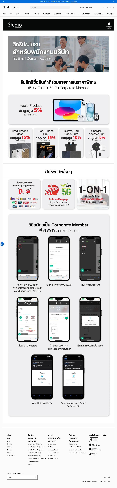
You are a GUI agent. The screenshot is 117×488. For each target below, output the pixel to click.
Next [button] (113, 2)
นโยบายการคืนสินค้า (74, 441)
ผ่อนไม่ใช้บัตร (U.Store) (34, 455)
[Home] (7, 8)
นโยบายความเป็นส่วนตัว (75, 450)
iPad (8, 441)
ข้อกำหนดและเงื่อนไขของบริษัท (77, 453)
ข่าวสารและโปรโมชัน (33, 461)
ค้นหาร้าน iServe (53, 455)
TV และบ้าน (10, 453)
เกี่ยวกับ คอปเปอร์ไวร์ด (54, 438)
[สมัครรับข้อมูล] (35, 477)
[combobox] (50, 7)
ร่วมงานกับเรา (52, 441)
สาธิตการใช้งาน (32, 441)
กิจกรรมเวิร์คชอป (32, 438)
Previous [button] (4, 2)
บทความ (30, 464)
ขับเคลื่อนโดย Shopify (104, 481)
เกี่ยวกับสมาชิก (52, 444)
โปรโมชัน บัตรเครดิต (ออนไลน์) (36, 447)
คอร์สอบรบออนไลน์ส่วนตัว (35, 444)
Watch (9, 447)
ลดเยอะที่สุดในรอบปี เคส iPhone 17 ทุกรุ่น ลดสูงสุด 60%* (58, 1)
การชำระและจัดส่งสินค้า (75, 447)
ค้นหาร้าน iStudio (53, 450)
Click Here (74, 1)
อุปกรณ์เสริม (10, 455)
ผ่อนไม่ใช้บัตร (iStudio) (34, 453)
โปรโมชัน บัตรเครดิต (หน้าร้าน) (36, 450)
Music (9, 450)
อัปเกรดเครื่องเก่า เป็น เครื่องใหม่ (37, 458)
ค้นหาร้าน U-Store (53, 453)
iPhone (9, 444)
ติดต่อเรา (50, 447)
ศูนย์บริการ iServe (53, 458)
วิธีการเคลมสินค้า (73, 438)
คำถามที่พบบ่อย (73, 444)
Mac (8, 438)
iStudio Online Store (92, 481)
